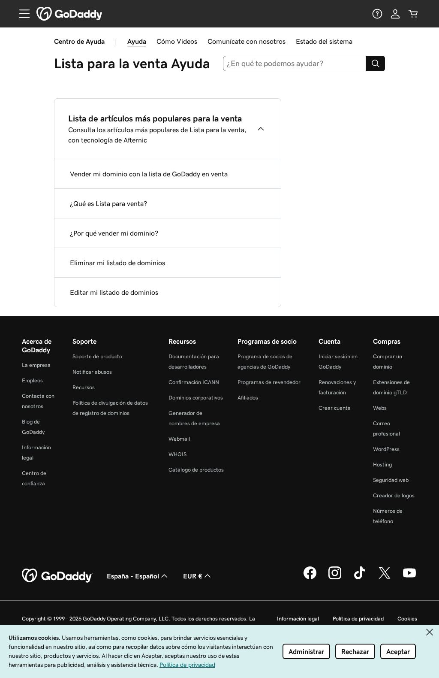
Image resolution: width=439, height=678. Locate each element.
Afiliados (248, 397)
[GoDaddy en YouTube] (409, 578)
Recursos (83, 387)
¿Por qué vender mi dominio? (114, 233)
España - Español (133, 575)
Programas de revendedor (269, 382)
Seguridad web (391, 480)
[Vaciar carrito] (413, 14)
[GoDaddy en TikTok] (359, 578)
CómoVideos (176, 41)
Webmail (179, 439)
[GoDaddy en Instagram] (335, 578)
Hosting (382, 464)
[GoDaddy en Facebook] (310, 578)
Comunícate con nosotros (246, 41)
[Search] (375, 63)
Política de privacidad (358, 618)
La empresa (36, 365)
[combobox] (295, 63)
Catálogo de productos (196, 469)
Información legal (298, 618)
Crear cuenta (335, 408)
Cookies (407, 618)
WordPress (386, 449)
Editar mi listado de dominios (114, 292)
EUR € (192, 575)
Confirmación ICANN (193, 382)
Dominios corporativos (195, 397)
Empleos (32, 380)
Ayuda (136, 41)
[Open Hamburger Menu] (21, 13)
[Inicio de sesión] (395, 14)
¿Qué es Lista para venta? (108, 203)
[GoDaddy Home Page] (57, 576)
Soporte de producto (97, 356)
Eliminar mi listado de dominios (117, 262)
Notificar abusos (92, 372)
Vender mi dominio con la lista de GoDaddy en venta (149, 173)
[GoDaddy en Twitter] (384, 578)
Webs (380, 408)
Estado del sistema (324, 41)
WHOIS (177, 454)
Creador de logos (394, 495)
